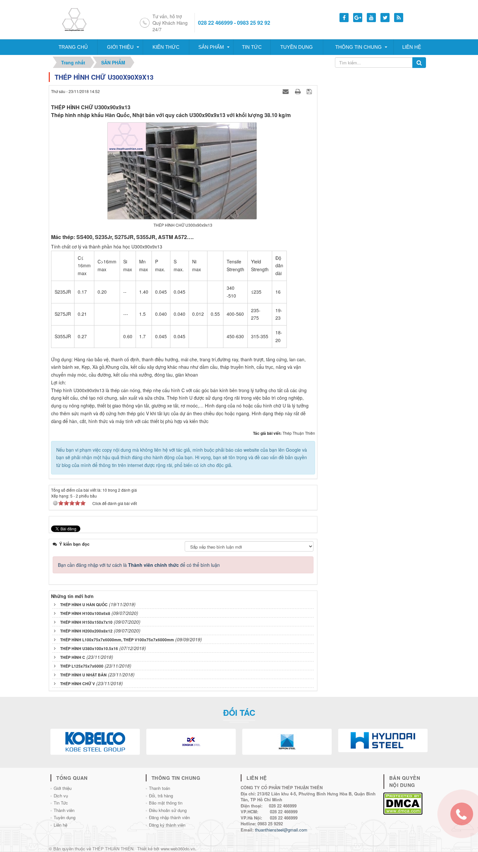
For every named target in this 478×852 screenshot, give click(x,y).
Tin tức (252, 47)
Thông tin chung (358, 47)
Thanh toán (159, 788)
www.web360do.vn (178, 848)
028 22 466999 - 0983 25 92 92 (234, 22)
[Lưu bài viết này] (310, 91)
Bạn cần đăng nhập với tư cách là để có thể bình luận (139, 565)
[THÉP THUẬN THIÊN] (82, 19)
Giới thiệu (120, 47)
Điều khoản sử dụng (168, 810)
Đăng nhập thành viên (169, 817)
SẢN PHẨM (211, 47)
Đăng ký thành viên (167, 825)
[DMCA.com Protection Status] (402, 803)
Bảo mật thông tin (165, 803)
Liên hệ (411, 47)
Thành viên (64, 810)
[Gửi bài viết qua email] (286, 91)
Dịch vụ (61, 795)
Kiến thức (166, 47)
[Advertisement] (375, 112)
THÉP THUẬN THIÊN (112, 848)
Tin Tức (61, 803)
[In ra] (298, 91)
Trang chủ (73, 47)
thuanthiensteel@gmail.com (281, 830)
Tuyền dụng (296, 47)
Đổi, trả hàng (161, 795)
